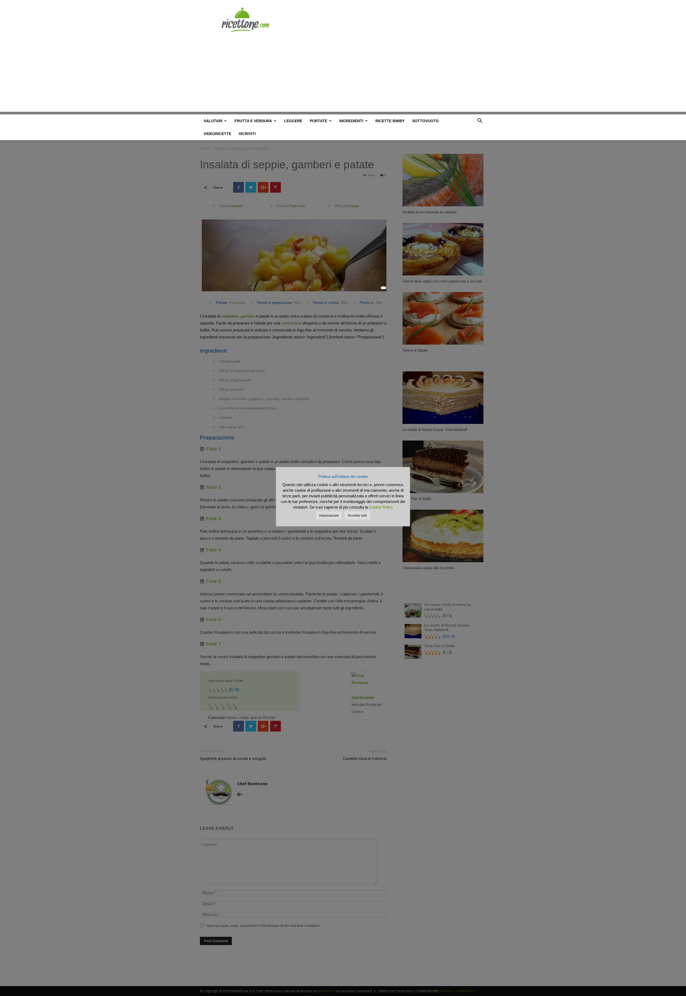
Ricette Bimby (390, 121)
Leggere (293, 121)
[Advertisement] (343, 74)
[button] (479, 121)
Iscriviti (247, 134)
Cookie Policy (381, 507)
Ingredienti (351, 121)
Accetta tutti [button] (357, 515)
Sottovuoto (425, 121)
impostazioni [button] (329, 515)
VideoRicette (217, 134)
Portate (318, 121)
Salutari (213, 121)
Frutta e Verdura (253, 121)
